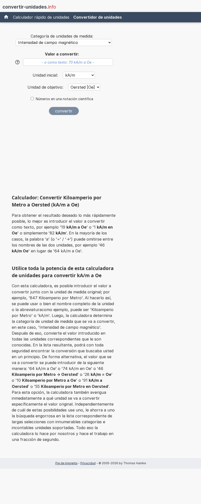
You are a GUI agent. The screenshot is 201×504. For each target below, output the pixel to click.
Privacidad (88, 463)
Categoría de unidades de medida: (62, 36)
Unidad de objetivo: (45, 87)
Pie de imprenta (66, 463)
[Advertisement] (63, 156)
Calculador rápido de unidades (41, 17)
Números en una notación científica (64, 99)
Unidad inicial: (46, 75)
